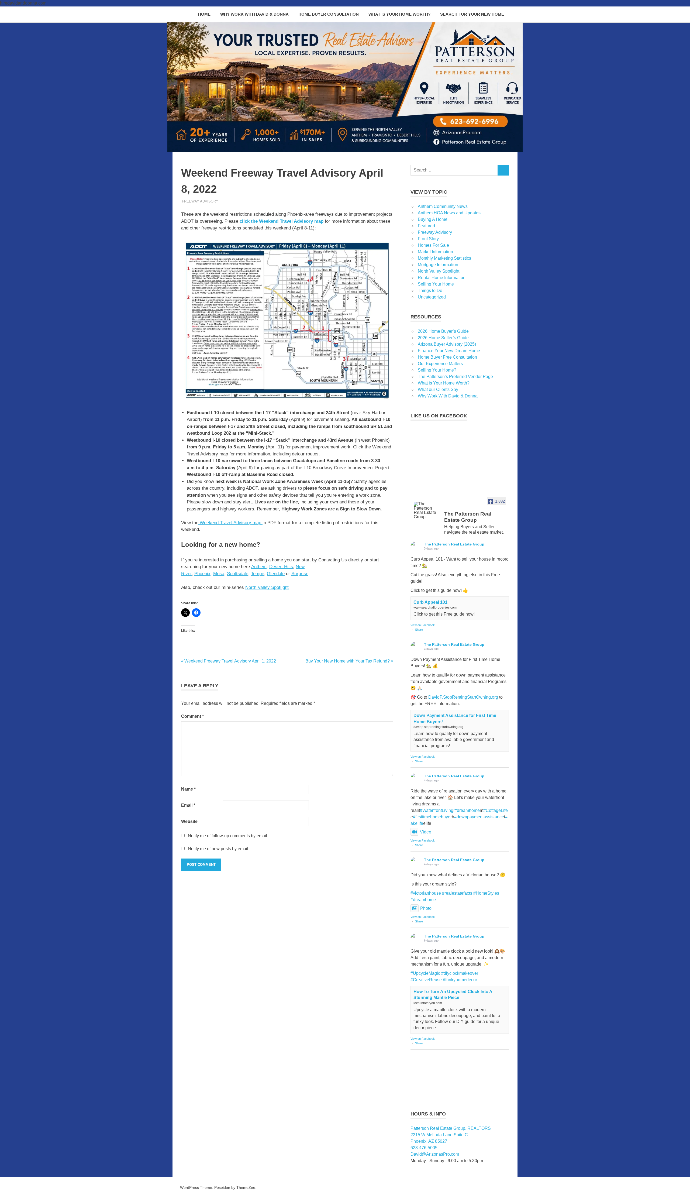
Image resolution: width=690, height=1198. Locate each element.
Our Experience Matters (440, 363)
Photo (426, 908)
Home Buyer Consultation (328, 14)
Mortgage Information (438, 264)
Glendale (276, 573)
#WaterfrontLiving (436, 810)
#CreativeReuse (426, 979)
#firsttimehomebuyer (432, 817)
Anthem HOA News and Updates (449, 213)
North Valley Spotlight (267, 587)
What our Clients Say (438, 389)
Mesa (218, 573)
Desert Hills (281, 566)
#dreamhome (467, 810)
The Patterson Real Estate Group (454, 544)
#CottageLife (495, 810)
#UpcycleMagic (425, 973)
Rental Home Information (441, 277)
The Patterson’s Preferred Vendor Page (455, 376)
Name (188, 789)
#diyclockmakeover (459, 973)
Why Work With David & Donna (254, 14)
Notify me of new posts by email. (218, 848)
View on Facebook (422, 625)
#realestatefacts (457, 893)
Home (204, 14)
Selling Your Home (436, 284)
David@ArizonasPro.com (434, 1154)
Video (425, 832)
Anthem (259, 566)
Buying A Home (432, 219)
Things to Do (430, 290)
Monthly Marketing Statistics (444, 258)
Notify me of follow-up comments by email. (228, 835)
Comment (192, 716)
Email (188, 805)
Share (419, 629)
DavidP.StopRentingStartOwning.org (463, 697)
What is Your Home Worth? (399, 14)
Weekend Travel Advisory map (230, 522)
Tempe (257, 573)
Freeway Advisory (200, 201)
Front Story (428, 238)
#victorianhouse (425, 893)
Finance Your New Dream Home (449, 350)
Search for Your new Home (472, 14)
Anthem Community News (443, 206)
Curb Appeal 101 (430, 602)
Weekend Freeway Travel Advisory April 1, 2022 (230, 661)
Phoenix (202, 573)
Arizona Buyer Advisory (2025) (447, 344)
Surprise (299, 573)
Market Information (435, 251)
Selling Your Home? (437, 370)
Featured (426, 226)
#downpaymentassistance (479, 817)
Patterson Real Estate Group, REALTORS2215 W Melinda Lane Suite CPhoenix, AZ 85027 (450, 1135)
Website (189, 821)
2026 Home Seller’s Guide (443, 337)
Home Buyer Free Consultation (447, 357)
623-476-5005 (423, 1147)
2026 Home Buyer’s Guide (443, 331)
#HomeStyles (486, 893)
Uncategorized (432, 297)
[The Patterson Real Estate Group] (426, 510)
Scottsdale (237, 573)
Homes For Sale (433, 245)
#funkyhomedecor (460, 979)
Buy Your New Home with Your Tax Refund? (347, 661)
